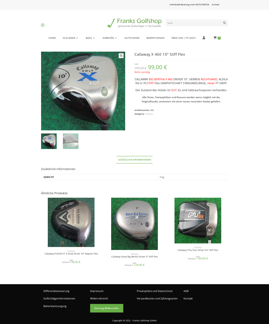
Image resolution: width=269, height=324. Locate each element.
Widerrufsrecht (99, 298)
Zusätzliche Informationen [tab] (134, 159)
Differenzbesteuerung (56, 291)
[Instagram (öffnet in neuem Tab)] (42, 22)
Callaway (149, 113)
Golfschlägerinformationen (59, 298)
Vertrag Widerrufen (106, 308)
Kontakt (215, 4)
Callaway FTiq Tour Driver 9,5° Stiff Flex (197, 250)
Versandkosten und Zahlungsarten (157, 298)
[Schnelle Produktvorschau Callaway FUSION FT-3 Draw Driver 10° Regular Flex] (100, 203)
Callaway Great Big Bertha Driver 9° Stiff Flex (134, 256)
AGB (186, 291)
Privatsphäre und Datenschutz (155, 291)
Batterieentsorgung (54, 306)
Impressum (97, 291)
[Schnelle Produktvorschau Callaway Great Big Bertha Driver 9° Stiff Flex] (163, 203)
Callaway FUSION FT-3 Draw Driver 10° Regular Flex (71, 253)
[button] (121, 55)
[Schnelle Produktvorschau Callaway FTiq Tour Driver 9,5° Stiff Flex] (227, 203)
